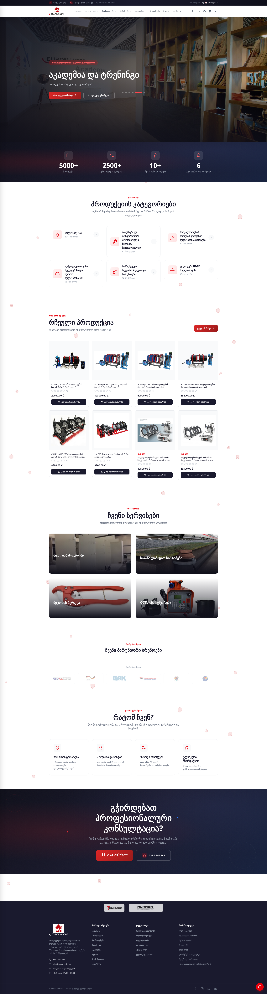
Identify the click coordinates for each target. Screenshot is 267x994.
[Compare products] (204, 11)
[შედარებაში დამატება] (84, 351)
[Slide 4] (138, 97)
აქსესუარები (141, 949)
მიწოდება (183, 949)
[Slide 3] (134, 97)
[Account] (215, 11)
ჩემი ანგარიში (185, 930)
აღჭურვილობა (142, 940)
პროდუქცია (91, 11)
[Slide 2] (131, 97)
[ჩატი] (260, 987)
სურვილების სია (186, 940)
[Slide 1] (125, 97)
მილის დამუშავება (144, 935)
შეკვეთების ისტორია (188, 935)
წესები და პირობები (188, 959)
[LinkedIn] (208, 988)
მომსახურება (108, 11)
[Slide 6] (144, 97)
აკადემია (139, 11)
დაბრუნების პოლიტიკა (189, 954)
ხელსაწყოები (142, 945)
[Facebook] (195, 988)
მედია (166, 11)
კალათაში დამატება (70, 402)
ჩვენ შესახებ (98, 959)
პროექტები (155, 11)
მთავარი (78, 11)
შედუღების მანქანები (145, 930)
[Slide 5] (141, 97)
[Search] (193, 11)
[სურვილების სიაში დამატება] (84, 344)
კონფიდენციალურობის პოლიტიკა (195, 964)
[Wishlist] (198, 11)
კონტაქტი (176, 11)
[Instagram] (202, 988)
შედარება (183, 945)
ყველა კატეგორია (144, 954)
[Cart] (209, 11)
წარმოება (124, 11)
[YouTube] (215, 988)
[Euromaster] (56, 11)
